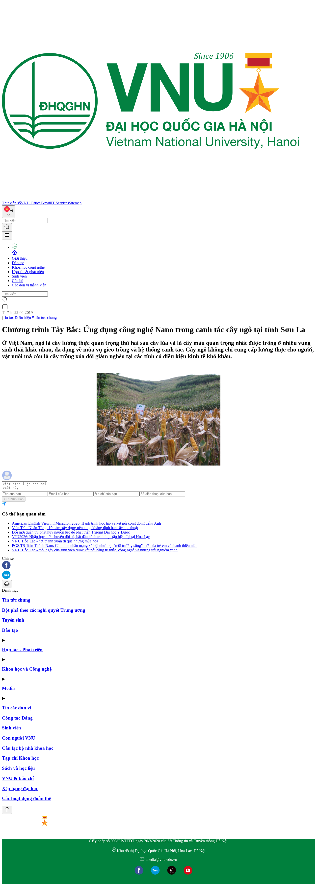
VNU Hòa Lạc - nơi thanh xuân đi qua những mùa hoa (55, 541)
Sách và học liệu (18, 768)
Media (8, 688)
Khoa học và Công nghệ (27, 669)
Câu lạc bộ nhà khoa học (27, 748)
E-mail (46, 203)
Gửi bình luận (14, 499)
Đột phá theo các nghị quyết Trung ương (43, 610)
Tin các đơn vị (16, 707)
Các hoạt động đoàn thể (26, 798)
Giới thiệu (19, 258)
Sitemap (75, 203)
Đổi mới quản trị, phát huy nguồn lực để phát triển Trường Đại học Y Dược (71, 532)
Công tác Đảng (17, 718)
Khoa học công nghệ (28, 267)
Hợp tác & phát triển (28, 272)
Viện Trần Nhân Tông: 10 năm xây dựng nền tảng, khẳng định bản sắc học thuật (75, 528)
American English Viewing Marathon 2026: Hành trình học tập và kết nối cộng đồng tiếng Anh (86, 523)
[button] (158, 565)
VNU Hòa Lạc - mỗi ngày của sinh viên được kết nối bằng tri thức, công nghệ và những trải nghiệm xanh (95, 550)
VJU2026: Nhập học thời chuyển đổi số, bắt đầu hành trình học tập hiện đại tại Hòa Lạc (81, 537)
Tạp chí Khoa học (20, 758)
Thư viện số (11, 203)
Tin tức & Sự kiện (17, 317)
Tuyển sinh (13, 620)
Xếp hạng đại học (20, 788)
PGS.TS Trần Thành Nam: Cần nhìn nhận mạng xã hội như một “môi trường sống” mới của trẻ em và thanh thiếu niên (104, 545)
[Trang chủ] (150, 198)
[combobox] (8, 211)
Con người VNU (18, 738)
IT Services (60, 203)
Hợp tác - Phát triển (22, 649)
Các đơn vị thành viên (29, 285)
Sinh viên (19, 276)
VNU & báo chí (18, 778)
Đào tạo (18, 263)
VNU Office (31, 203)
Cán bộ (17, 281)
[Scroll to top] (7, 810)
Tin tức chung (46, 317)
